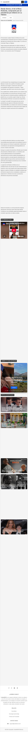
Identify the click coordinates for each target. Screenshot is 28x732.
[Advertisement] (14, 66)
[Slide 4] (11, 390)
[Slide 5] (13, 390)
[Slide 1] (5, 390)
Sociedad (4, 17)
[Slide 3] (9, 390)
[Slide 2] (7, 390)
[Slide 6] (15, 390)
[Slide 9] (20, 390)
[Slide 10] (22, 390)
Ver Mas (14, 387)
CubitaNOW (6, 2)
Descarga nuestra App (14, 714)
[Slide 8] (18, 390)
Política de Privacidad (14, 716)
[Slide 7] (16, 390)
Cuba (11, 17)
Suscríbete (14, 711)
